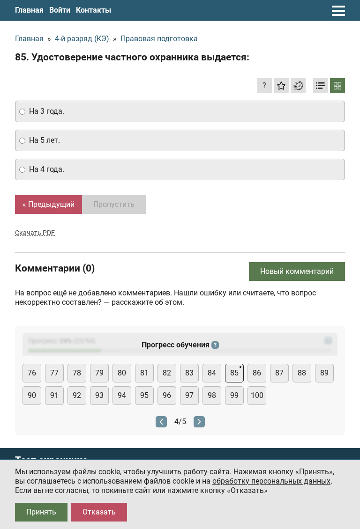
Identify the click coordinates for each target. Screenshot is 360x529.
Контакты (93, 10)
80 (122, 372)
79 (99, 372)
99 (234, 395)
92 (77, 395)
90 (32, 395)
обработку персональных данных (271, 481)
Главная (29, 10)
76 (32, 372)
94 (122, 395)
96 (167, 395)
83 (189, 372)
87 (279, 372)
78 (77, 372)
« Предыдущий (48, 204)
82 (167, 372)
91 (54, 395)
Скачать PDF (35, 232)
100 (257, 395)
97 (189, 395)
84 (212, 372)
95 (144, 395)
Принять (41, 511)
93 (99, 395)
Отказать (99, 511)
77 (54, 372)
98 (212, 395)
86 (257, 372)
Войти (59, 10)
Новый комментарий (297, 271)
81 (144, 372)
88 (302, 372)
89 (324, 372)
